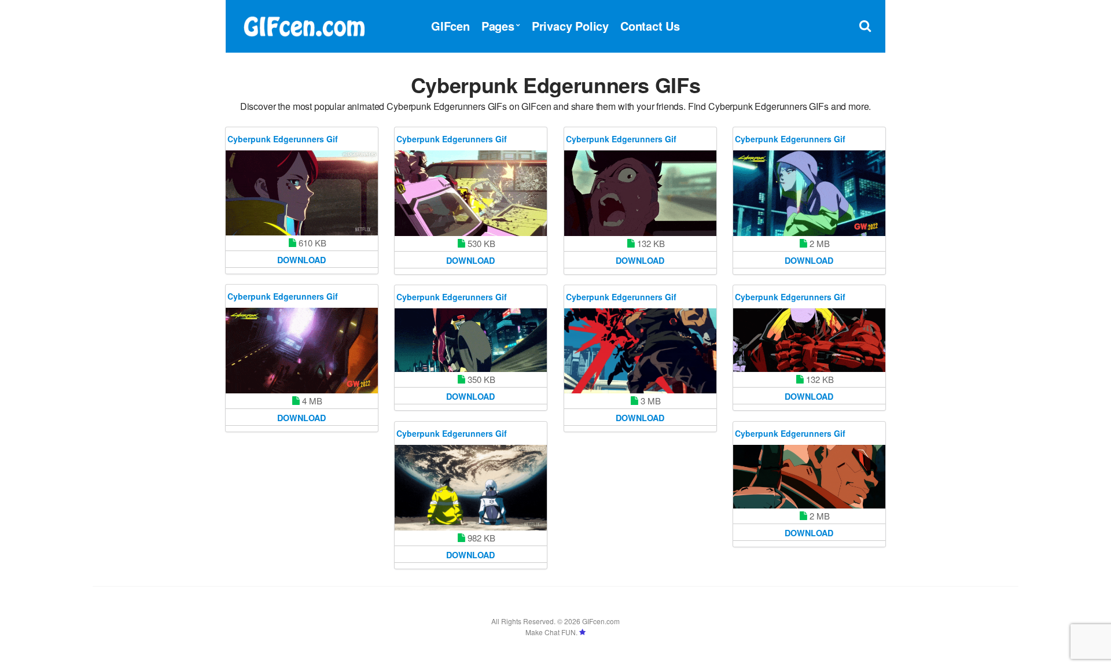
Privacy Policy (570, 25)
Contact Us (650, 25)
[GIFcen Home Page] (303, 24)
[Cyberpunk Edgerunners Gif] (302, 192)
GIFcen (450, 25)
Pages (497, 25)
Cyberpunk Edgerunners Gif (282, 139)
